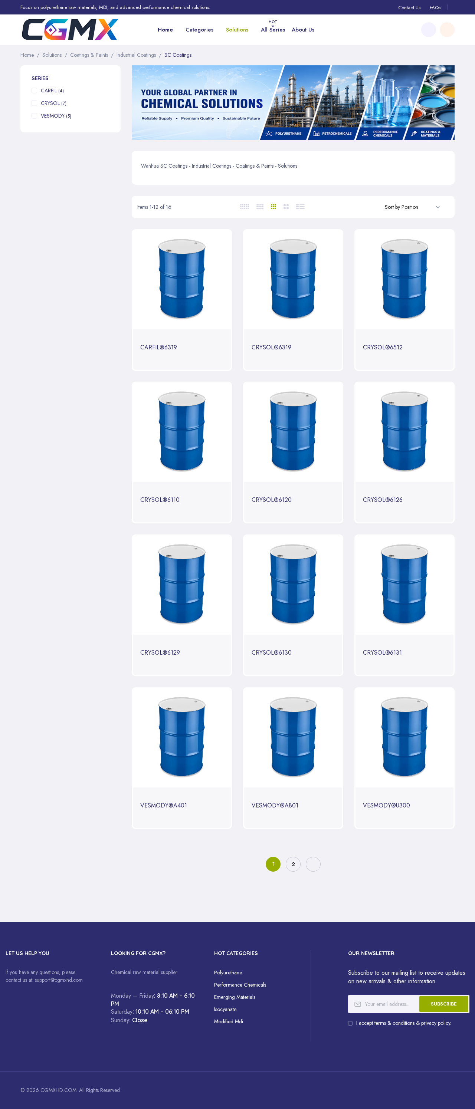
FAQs (435, 7)
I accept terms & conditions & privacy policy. (403, 1023)
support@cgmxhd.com (59, 980)
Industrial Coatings (136, 55)
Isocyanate (225, 1009)
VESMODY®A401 (163, 806)
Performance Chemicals (240, 984)
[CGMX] (70, 29)
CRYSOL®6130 (272, 653)
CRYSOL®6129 (160, 653)
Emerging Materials (234, 997)
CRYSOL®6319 (271, 348)
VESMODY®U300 (386, 806)
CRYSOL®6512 (383, 348)
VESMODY (56, 115)
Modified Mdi (228, 1021)
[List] (301, 206)
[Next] (313, 864)
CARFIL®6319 (158, 348)
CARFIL (52, 90)
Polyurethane (228, 972)
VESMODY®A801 (275, 806)
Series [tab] (40, 78)
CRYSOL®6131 (382, 653)
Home (27, 55)
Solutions (52, 55)
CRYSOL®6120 (272, 500)
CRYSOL (53, 103)
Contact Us (409, 7)
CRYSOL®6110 (160, 500)
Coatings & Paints (89, 55)
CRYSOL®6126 (383, 500)
